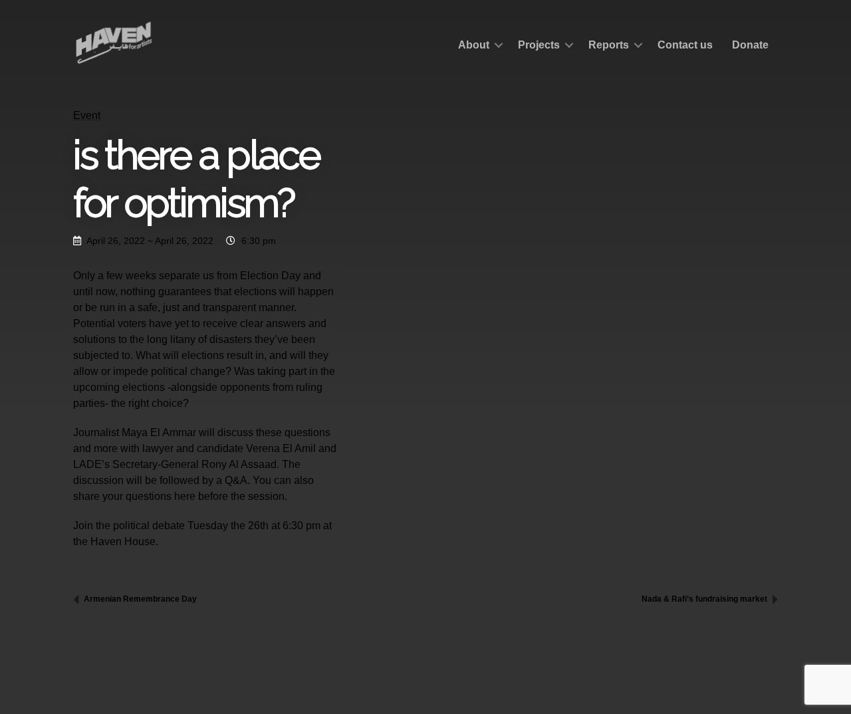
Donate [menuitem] (750, 45)
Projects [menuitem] (539, 45)
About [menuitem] (473, 45)
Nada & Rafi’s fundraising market (705, 599)
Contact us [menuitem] (685, 45)
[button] (498, 45)
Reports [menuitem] (608, 45)
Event (86, 115)
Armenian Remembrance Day (139, 599)
